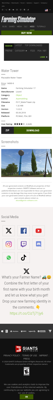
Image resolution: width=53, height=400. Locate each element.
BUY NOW (26, 33)
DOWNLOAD (32, 130)
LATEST (18, 45)
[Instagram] (17, 9)
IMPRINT (43, 355)
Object (19, 95)
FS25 (32, 50)
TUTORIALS (41, 26)
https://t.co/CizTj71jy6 (26, 313)
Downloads (15, 3)
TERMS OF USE (29, 355)
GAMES (12, 26)
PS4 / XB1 (42, 50)
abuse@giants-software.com (26, 200)
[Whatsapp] (3, 9)
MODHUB (8, 46)
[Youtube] (14, 9)
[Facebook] (10, 9)
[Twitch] (21, 9)
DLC (25, 26)
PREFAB (8, 50)
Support (36, 3)
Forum (23, 3)
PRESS (26, 358)
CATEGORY (20, 50)
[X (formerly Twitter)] (6, 10)
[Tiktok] (28, 9)
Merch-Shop (6, 3)
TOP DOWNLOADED (33, 45)
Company (44, 3)
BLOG (4, 26)
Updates (29, 3)
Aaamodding (21, 98)
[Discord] (25, 9)
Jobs (3, 6)
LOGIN (42, 57)
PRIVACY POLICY (12, 355)
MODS (32, 26)
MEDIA (19, 26)
